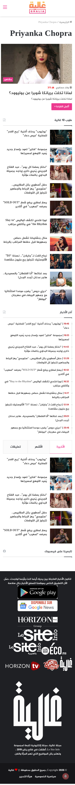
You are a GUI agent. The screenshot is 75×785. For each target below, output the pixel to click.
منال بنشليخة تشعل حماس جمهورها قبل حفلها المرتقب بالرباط (25, 240)
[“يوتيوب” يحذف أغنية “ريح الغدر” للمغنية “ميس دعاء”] (61, 137)
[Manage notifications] (65, 776)
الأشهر (39, 446)
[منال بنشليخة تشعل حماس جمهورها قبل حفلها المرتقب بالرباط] (61, 243)
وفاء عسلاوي (62, 88)
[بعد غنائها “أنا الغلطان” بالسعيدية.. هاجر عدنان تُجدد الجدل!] (61, 279)
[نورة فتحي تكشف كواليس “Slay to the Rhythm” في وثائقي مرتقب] (61, 225)
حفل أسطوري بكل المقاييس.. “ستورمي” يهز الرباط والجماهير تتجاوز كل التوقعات (28, 189)
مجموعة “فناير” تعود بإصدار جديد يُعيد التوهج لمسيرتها (27, 151)
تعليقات (15, 446)
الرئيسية (64, 22)
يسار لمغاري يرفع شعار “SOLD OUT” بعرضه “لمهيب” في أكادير (25, 204)
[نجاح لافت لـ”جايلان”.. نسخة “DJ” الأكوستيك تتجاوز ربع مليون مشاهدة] (61, 261)
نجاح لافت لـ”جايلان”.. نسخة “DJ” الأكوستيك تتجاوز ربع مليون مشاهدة (25, 257)
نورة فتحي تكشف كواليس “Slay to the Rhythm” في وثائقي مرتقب (26, 222)
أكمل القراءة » (61, 106)
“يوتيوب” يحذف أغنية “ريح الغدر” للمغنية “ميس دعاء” (27, 133)
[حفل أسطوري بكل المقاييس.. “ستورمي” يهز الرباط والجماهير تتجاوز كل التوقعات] (61, 190)
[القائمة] (5, 9)
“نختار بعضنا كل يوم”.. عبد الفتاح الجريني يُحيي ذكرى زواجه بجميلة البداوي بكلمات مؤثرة (26, 171)
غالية (11, 770)
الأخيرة (61, 446)
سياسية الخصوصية (45, 776)
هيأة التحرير (25, 776)
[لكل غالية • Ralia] (37, 8)
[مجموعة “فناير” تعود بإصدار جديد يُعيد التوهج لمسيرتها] (61, 154)
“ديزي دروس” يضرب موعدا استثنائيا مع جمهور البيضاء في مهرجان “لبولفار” (26, 295)
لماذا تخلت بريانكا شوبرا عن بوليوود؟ (40, 93)
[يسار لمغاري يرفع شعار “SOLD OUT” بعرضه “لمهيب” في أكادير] (61, 208)
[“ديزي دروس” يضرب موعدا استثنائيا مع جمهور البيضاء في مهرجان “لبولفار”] (61, 296)
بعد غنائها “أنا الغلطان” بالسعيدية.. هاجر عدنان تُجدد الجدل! (25, 275)
